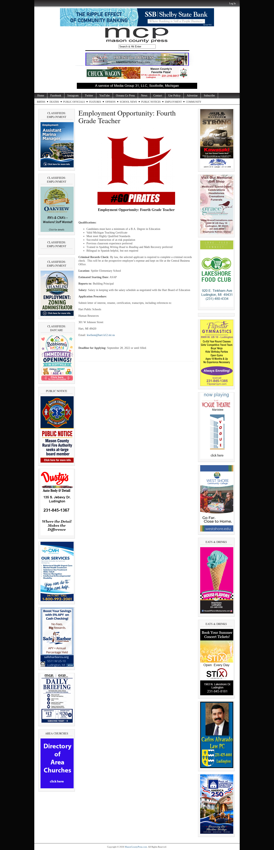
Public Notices (151, 101)
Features (95, 101)
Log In (232, 3)
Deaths (54, 101)
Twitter (89, 95)
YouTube (104, 95)
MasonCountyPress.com (136, 847)
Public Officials (74, 101)
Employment (173, 101)
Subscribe (209, 95)
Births (41, 101)
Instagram (73, 95)
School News (128, 101)
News (144, 95)
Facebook (55, 95)
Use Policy (174, 95)
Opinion (110, 101)
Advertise (192, 95)
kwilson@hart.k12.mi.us (101, 335)
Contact (157, 95)
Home (40, 95)
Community (193, 101)
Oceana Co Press (125, 95)
